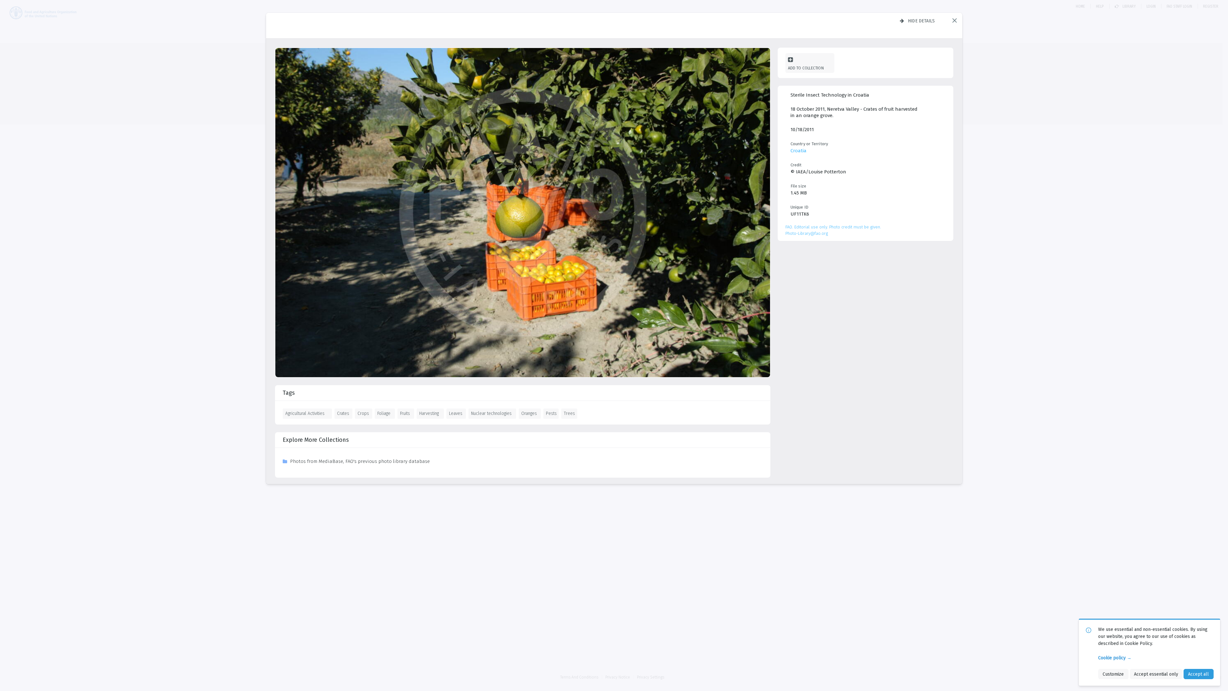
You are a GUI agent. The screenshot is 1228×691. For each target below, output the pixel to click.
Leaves (455, 413)
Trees (569, 413)
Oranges (529, 413)
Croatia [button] (799, 151)
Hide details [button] (921, 21)
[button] (954, 20)
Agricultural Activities (305, 413)
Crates (343, 413)
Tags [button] (289, 392)
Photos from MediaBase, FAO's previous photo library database (360, 461)
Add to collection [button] (806, 68)
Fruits (405, 413)
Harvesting (429, 413)
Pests (551, 413)
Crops (363, 413)
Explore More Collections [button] (316, 439)
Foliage (383, 413)
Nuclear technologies (491, 413)
